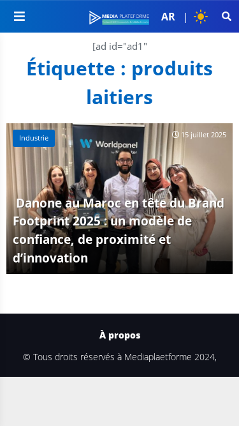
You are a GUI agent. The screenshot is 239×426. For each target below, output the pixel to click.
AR (168, 17)
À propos (119, 335)
